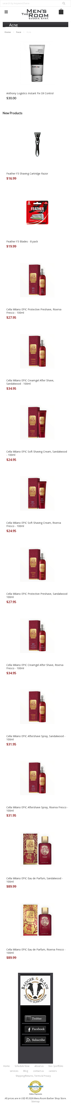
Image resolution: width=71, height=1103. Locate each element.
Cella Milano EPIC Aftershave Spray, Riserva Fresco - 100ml (37, 809)
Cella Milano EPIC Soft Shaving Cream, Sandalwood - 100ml (36, 453)
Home (8, 32)
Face (18, 32)
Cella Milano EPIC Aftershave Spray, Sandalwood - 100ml (35, 738)
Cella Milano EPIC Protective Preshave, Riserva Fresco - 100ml (33, 311)
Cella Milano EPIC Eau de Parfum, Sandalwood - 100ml (34, 880)
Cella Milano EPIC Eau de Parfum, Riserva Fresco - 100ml (36, 951)
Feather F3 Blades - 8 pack (22, 241)
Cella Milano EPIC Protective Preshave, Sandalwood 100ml (36, 595)
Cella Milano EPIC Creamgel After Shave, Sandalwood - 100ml (30, 382)
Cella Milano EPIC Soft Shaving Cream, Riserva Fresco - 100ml (33, 524)
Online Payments (35, 1094)
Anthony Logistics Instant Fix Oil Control (30, 93)
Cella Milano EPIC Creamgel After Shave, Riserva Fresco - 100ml (34, 666)
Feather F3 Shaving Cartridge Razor (27, 173)
